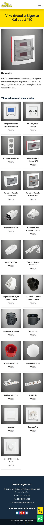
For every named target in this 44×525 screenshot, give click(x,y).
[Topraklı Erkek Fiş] (11, 215)
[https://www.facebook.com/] (26, 512)
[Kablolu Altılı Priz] (11, 382)
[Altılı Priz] (33, 382)
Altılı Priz (33, 395)
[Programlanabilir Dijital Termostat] (11, 111)
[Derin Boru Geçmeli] (11, 318)
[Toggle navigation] (40, 5)
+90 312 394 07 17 (23, 495)
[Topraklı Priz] (33, 414)
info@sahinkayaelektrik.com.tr (23, 503)
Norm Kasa (33, 331)
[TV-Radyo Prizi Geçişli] (33, 111)
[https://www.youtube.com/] (23, 512)
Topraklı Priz (33, 427)
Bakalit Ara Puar (11, 262)
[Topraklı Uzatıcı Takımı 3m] (33, 249)
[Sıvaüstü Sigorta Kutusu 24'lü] (33, 180)
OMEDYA (27, 523)
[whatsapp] (40, 518)
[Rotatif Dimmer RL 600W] (11, 446)
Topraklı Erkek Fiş (11, 228)
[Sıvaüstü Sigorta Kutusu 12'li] (11, 180)
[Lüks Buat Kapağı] (33, 350)
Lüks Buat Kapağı (33, 363)
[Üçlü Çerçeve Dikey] (11, 145)
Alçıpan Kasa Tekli (11, 363)
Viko (10, 73)
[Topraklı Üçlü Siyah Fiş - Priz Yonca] (33, 284)
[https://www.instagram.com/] (20, 512)
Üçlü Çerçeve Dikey (11, 158)
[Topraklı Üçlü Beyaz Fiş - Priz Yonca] (11, 284)
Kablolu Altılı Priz (11, 395)
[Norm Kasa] (33, 318)
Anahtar (11, 427)
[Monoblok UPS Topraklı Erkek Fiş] (33, 215)
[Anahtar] (11, 414)
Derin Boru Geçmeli (11, 331)
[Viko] (11, 130)
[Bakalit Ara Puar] (11, 249)
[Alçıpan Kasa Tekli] (11, 350)
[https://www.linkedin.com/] (17, 512)
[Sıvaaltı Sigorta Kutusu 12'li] (33, 145)
